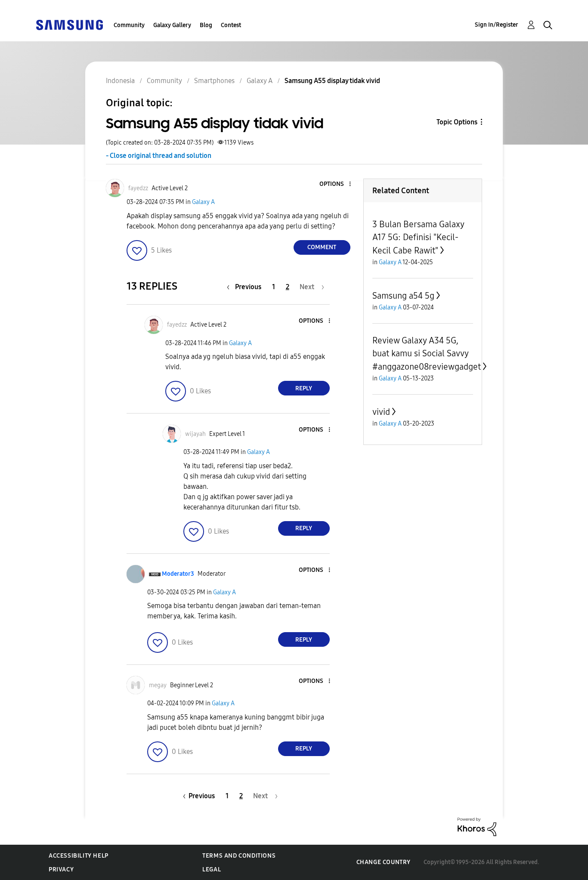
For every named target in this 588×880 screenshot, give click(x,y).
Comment (321, 247)
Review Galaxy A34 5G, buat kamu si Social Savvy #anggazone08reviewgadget (426, 353)
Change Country (383, 862)
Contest (231, 25)
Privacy (61, 869)
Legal (211, 869)
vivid (381, 412)
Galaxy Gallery (172, 25)
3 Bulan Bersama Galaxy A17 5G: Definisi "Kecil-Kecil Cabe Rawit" (418, 237)
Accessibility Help (78, 855)
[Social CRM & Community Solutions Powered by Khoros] (477, 826)
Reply (303, 388)
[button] (335, 184)
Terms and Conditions (238, 855)
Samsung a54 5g (403, 295)
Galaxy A (203, 202)
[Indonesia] (69, 24)
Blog (206, 25)
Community (129, 25)
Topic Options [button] (456, 122)
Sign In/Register (496, 24)
